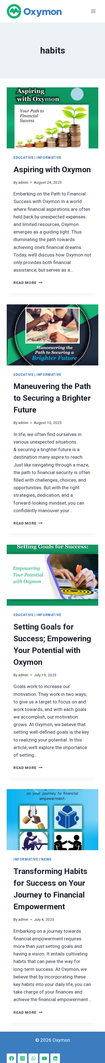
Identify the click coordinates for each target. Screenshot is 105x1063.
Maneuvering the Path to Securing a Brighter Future (52, 398)
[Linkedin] (55, 1058)
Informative (48, 158)
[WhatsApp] (33, 1058)
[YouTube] (44, 1058)
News (46, 859)
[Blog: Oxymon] (34, 11)
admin (23, 182)
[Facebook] (11, 1058)
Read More (28, 282)
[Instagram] (22, 1058)
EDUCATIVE (23, 158)
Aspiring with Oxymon (52, 169)
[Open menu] (93, 11)
